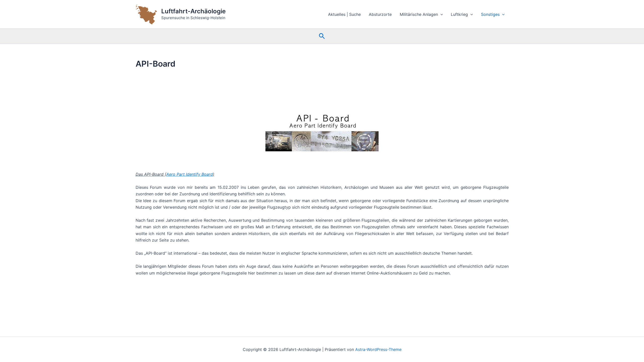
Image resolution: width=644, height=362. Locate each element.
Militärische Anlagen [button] (419, 14)
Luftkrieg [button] (459, 14)
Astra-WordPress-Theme (378, 349)
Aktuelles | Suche (344, 14)
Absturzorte (380, 14)
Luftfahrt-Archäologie (193, 11)
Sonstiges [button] (490, 14)
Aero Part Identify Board (189, 174)
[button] (440, 14)
